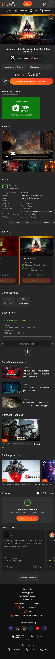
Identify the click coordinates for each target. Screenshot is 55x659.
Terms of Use (27, 589)
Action (43, 211)
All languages (48, 493)
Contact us (27, 600)
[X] (17, 628)
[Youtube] (37, 628)
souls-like (17, 222)
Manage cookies (27, 645)
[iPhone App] (18, 636)
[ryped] (52, 535)
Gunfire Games (26, 203)
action (34, 222)
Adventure (50, 211)
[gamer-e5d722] (6, 535)
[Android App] (36, 636)
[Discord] (10, 628)
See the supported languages (32, 195)
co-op (26, 222)
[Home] (8, 4)
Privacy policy (27, 593)
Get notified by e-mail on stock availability (31, 81)
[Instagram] (24, 628)
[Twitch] (44, 628)
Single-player (35, 211)
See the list (25, 192)
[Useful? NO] (40, 567)
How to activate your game (31, 198)
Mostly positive (26, 214)
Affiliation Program (27, 596)
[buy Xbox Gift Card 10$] (21, 108)
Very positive (26, 217)
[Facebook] (31, 628)
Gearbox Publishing (28, 206)
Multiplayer (25, 211)
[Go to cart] (44, 3)
